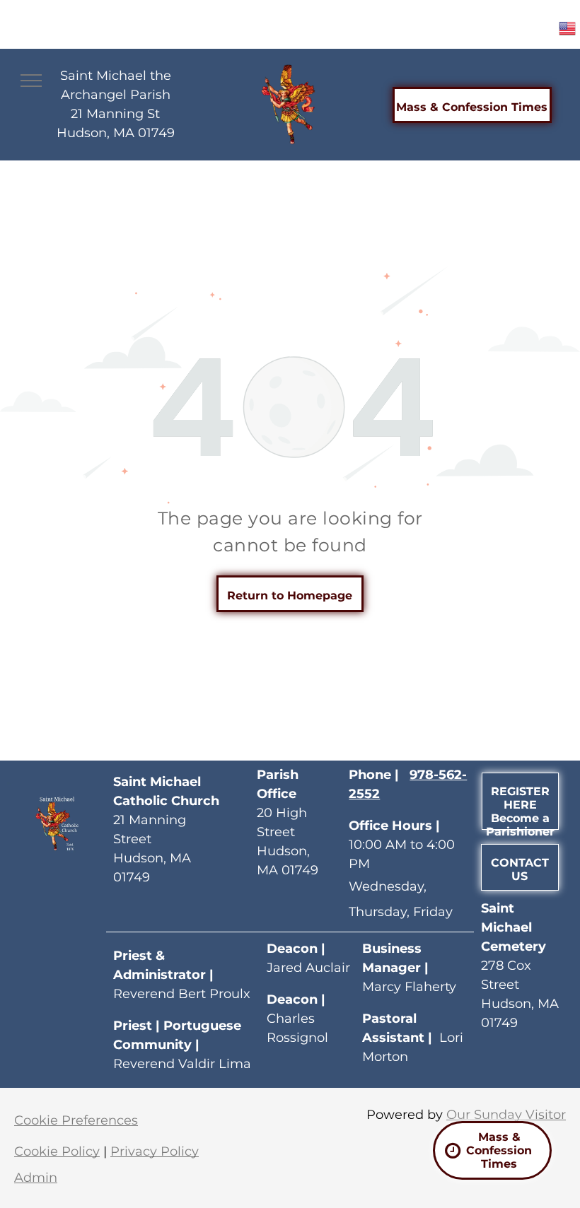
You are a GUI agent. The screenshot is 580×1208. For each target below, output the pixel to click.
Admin (35, 1177)
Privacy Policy (154, 1151)
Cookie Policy (57, 1151)
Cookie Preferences (76, 1120)
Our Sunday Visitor (506, 1114)
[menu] (31, 80)
